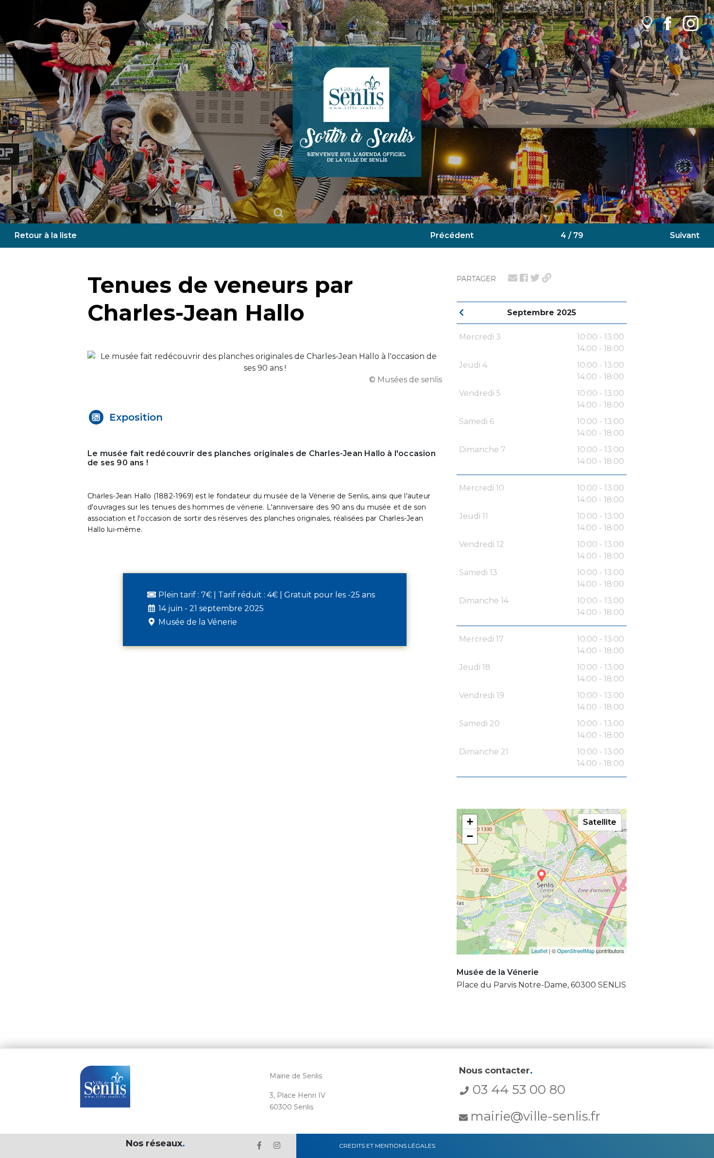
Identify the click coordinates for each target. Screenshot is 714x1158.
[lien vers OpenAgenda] (647, 23)
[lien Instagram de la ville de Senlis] (690, 23)
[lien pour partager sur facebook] (524, 278)
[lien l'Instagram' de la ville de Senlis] (276, 1145)
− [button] (470, 836)
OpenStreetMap (576, 950)
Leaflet (539, 950)
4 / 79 (572, 235)
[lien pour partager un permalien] (546, 278)
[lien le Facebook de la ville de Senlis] (259, 1145)
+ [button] (470, 822)
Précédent (452, 235)
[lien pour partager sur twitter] (535, 278)
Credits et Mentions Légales (387, 1145)
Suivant (684, 235)
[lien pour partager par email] (512, 278)
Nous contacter (496, 1070)
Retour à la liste (46, 235)
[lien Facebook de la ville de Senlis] (667, 23)
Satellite (599, 822)
